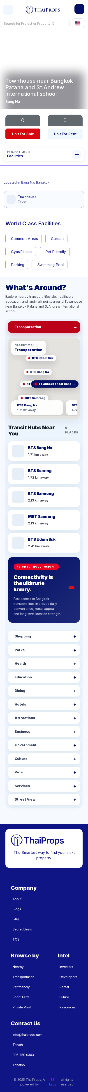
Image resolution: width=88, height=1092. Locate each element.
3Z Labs (52, 1082)
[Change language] (78, 23)
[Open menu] (8, 10)
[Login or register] (79, 9)
